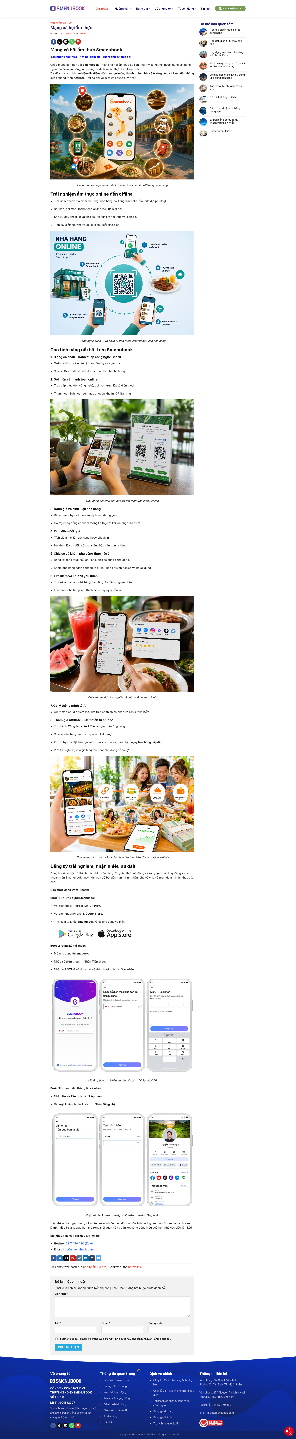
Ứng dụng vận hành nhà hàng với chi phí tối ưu (226, 54)
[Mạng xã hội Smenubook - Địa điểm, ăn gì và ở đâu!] (67, 8)
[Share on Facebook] (54, 1258)
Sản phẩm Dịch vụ (61, 23)
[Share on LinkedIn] (86, 1258)
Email (105, 1323)
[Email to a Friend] (66, 1258)
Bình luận (61, 1293)
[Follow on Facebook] (53, 42)
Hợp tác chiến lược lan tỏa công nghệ (225, 31)
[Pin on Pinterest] (73, 1258)
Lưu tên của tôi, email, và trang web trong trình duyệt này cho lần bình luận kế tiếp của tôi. (115, 1338)
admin (82, 33)
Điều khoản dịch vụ (114, 1404)
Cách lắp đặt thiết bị (221, 131)
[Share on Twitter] (60, 1258)
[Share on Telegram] (98, 1258)
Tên (58, 1323)
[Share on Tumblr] (92, 1258)
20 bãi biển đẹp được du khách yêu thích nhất (224, 121)
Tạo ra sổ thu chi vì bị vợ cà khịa (226, 88)
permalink (134, 1267)
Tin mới (205, 8)
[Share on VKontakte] (79, 1258)
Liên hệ (107, 1422)
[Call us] (72, 42)
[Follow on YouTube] (78, 42)
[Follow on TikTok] (60, 42)
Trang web (155, 1323)
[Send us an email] (66, 42)
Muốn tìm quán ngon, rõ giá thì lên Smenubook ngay (227, 65)
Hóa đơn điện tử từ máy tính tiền (226, 42)
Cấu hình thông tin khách (224, 97)
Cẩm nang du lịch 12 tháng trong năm (225, 110)
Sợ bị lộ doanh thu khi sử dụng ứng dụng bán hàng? (227, 76)
